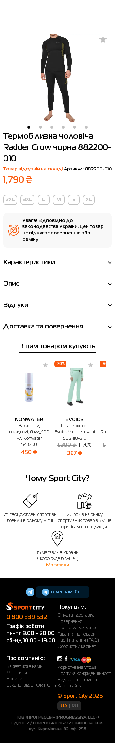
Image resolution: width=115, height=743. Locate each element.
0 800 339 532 (26, 617)
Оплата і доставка (76, 615)
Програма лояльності (78, 628)
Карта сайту (69, 686)
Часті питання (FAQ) (78, 640)
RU (75, 706)
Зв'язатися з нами (24, 666)
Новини (14, 679)
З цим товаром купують (57, 346)
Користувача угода (76, 667)
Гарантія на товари (76, 634)
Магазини (57, 565)
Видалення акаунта (77, 680)
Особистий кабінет (76, 647)
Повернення (69, 622)
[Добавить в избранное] (103, 39)
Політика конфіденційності (84, 674)
